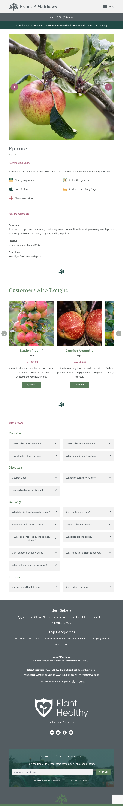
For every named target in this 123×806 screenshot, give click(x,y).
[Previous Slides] (14, 87)
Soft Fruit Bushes (78, 638)
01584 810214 (54, 674)
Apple (13, 154)
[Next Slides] (108, 87)
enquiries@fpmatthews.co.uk (80, 674)
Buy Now (31, 384)
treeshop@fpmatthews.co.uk (78, 669)
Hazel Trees (83, 617)
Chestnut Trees (61, 622)
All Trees (19, 638)
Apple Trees (25, 617)
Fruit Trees (34, 638)
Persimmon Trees (63, 617)
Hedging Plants (99, 638)
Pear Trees (99, 617)
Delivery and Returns (61, 722)
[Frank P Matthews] (33, 6)
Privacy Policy (84, 780)
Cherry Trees (42, 617)
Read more (106, 171)
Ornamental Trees (54, 638)
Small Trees (61, 644)
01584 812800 (52, 669)
